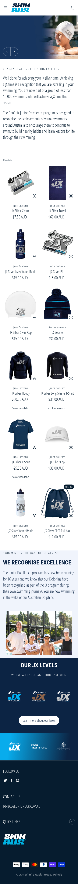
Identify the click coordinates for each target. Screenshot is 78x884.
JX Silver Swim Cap (21, 332)
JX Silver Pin (57, 271)
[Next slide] (14, 51)
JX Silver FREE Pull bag (57, 530)
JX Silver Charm (21, 210)
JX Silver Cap (57, 461)
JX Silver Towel (57, 210)
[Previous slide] (7, 51)
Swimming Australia (33, 874)
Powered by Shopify (53, 874)
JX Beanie (57, 332)
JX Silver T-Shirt (21, 461)
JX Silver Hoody (21, 393)
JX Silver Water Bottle (21, 530)
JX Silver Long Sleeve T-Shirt (57, 393)
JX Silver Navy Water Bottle (20, 271)
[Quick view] (34, 196)
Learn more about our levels (39, 720)
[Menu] (5, 7)
